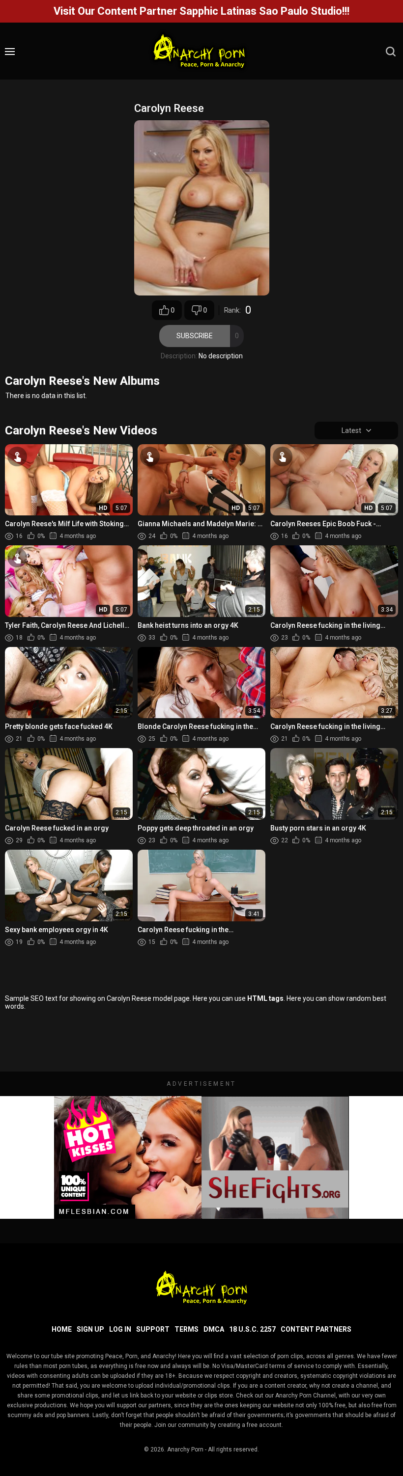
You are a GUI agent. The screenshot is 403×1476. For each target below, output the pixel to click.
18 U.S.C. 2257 (252, 1329)
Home (62, 1329)
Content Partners (316, 1329)
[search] (390, 51)
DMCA (213, 1329)
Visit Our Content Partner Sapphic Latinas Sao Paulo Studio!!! (201, 11)
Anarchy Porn (185, 1449)
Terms (186, 1329)
